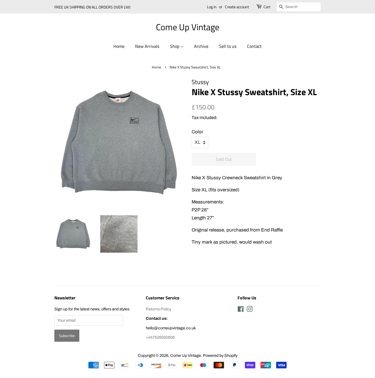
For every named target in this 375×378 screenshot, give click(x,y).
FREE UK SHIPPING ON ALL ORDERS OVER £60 (92, 7)
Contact (254, 46)
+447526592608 (160, 337)
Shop (175, 46)
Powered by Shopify (220, 355)
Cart (267, 7)
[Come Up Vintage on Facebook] (240, 310)
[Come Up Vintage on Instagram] (250, 310)
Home (118, 46)
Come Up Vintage (187, 27)
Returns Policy (158, 309)
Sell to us (227, 46)
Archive (201, 46)
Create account (237, 7)
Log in (212, 7)
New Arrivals (147, 46)
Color (197, 131)
